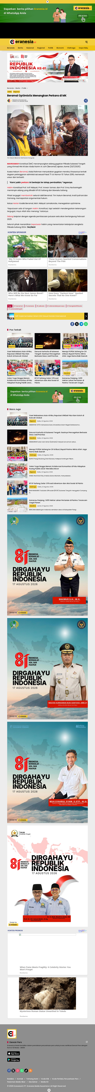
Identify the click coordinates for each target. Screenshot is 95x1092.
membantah (27, 195)
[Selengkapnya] (87, 1042)
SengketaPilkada (75, 306)
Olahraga (67, 346)
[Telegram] (81, 324)
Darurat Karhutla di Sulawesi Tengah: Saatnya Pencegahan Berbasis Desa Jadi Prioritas (47, 353)
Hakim (10, 187)
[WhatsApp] (86, 324)
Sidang (10, 216)
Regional (16, 92)
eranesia (30, 306)
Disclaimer (33, 1082)
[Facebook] (72, 324)
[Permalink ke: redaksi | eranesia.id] (10, 101)
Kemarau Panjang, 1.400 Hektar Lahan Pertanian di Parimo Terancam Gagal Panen (73, 380)
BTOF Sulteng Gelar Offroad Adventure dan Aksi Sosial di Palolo (47, 380)
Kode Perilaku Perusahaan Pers (65, 1079)
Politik (9, 92)
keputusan (36, 224)
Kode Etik (45, 1079)
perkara (25, 182)
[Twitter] (77, 324)
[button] (86, 42)
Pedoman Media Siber (16, 1082)
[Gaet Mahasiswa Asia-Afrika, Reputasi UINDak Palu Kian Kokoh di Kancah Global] (20, 341)
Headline (39, 346)
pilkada (41, 306)
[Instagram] (17, 1070)
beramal (19, 306)
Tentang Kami (32, 1079)
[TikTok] (26, 1070)
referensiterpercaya (56, 306)
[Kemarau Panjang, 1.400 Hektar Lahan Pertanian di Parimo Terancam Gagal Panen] (75, 368)
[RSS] (30, 1070)
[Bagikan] (86, 101)
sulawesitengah (16, 309)
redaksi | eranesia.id (19, 100)
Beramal (24, 171)
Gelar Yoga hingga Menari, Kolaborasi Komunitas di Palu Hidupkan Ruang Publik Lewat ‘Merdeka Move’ (19, 380)
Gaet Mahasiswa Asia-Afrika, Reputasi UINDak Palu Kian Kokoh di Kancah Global (19, 353)
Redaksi (10, 1079)
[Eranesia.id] (23, 42)
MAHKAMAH (13, 163)
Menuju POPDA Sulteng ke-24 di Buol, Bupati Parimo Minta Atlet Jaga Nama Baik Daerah (74, 353)
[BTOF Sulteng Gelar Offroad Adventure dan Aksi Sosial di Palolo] (47, 368)
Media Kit (44, 1082)
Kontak (20, 1079)
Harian (16, 203)
